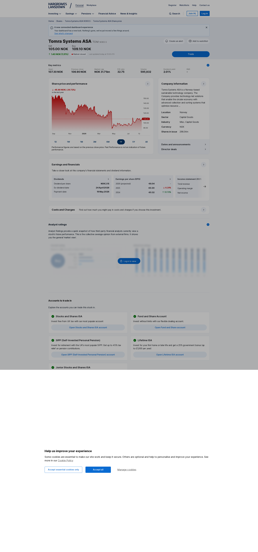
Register (172, 5)
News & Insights (128, 13)
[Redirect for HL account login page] (129, 261)
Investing (53, 13)
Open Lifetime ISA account (170, 354)
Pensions (86, 13)
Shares (59, 21)
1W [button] (68, 142)
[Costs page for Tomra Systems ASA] (129, 210)
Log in (205, 13)
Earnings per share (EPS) (128, 179)
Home (51, 21)
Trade (191, 54)
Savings (70, 13)
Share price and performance (69, 83)
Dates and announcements (175, 144)
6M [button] (108, 142)
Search (176, 13)
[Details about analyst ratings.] (208, 224)
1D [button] (55, 142)
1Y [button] (121, 142)
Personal (80, 5)
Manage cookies (126, 469)
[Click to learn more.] (208, 65)
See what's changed (63, 33)
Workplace (91, 5)
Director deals (169, 149)
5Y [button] (133, 142)
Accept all (98, 469)
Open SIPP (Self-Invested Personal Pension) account (88, 354)
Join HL (192, 13)
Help (194, 5)
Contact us (204, 5)
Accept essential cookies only (63, 469)
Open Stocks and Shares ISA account (88, 327)
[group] (101, 141)
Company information (174, 83)
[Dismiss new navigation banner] (206, 27)
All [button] (146, 142)
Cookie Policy (65, 460)
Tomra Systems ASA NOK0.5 (78, 21)
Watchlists (184, 5)
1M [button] (81, 142)
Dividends (59, 179)
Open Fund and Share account (170, 327)
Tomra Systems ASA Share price (107, 21)
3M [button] (94, 142)
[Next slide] (202, 186)
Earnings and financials (66, 164)
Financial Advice (107, 13)
